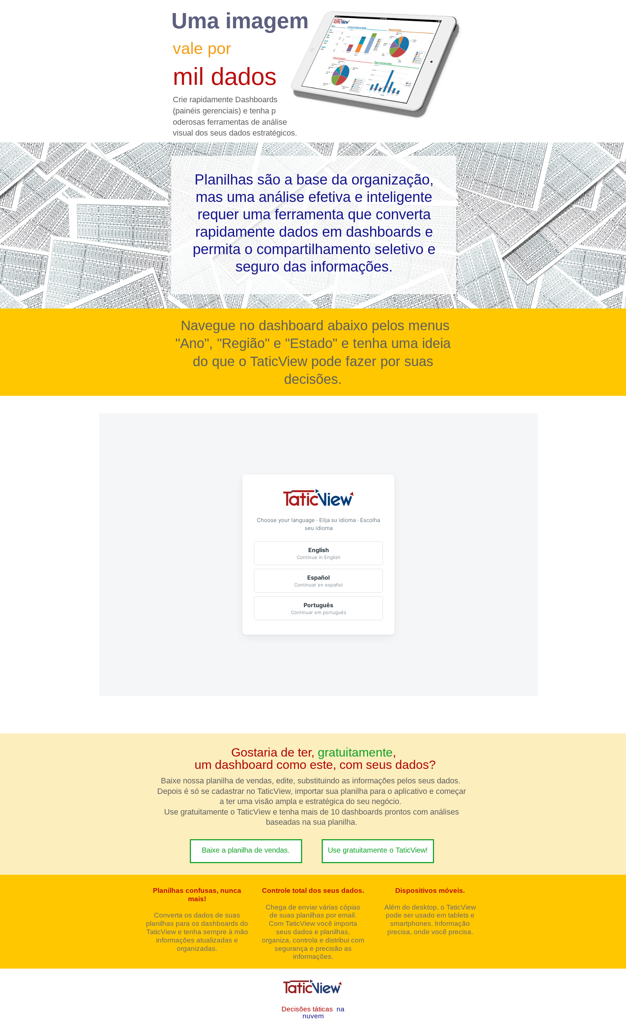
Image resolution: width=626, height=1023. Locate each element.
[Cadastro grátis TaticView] (378, 851)
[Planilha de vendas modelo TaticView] (246, 851)
